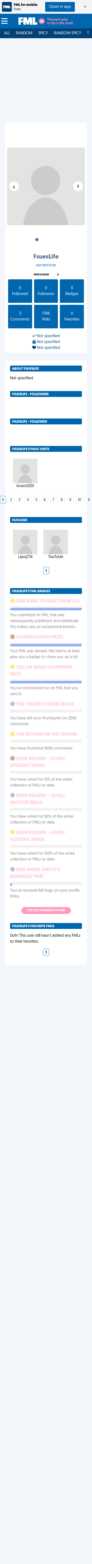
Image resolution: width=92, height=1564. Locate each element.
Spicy (43, 33)
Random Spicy (67, 33)
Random (24, 33)
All (7, 33)
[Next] (89, 500)
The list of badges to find (46, 910)
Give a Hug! (41, 274)
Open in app (60, 7)
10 (79, 500)
